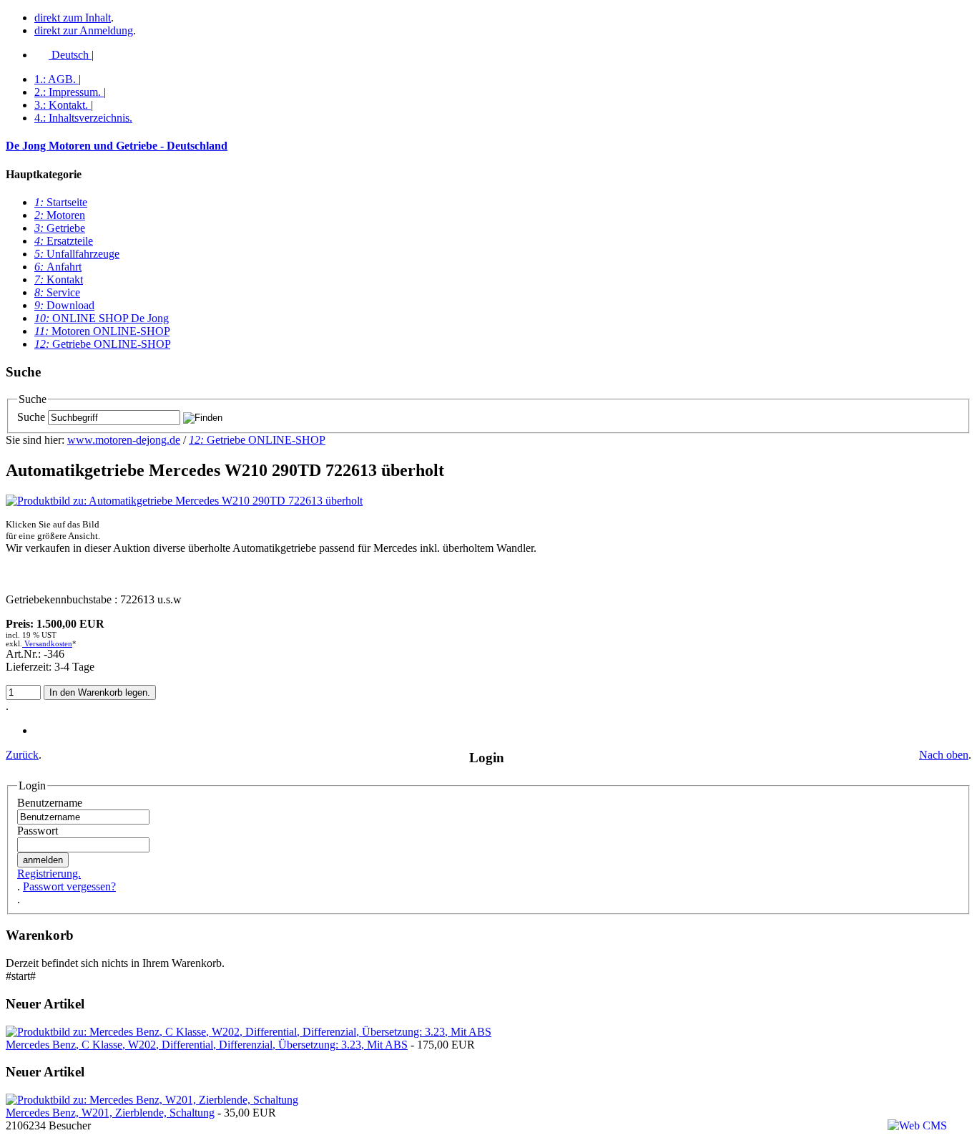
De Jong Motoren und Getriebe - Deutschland (116, 146)
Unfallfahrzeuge (76, 254)
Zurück (22, 755)
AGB (55, 79)
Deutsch (70, 55)
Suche (31, 417)
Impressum (67, 92)
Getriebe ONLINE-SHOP (102, 344)
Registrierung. (49, 873)
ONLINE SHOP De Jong (101, 318)
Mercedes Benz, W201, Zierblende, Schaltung (110, 1113)
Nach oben (943, 755)
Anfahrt (58, 267)
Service (57, 292)
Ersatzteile (63, 241)
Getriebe (59, 228)
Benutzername (49, 803)
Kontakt (61, 105)
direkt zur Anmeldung (83, 30)
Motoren (59, 215)
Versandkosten (47, 643)
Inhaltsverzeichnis (83, 118)
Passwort (37, 831)
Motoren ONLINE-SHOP (102, 331)
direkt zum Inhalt (72, 17)
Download (64, 305)
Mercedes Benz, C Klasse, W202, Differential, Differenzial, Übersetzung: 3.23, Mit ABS (207, 1045)
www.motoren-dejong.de (123, 440)
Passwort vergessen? (69, 886)
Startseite (60, 202)
